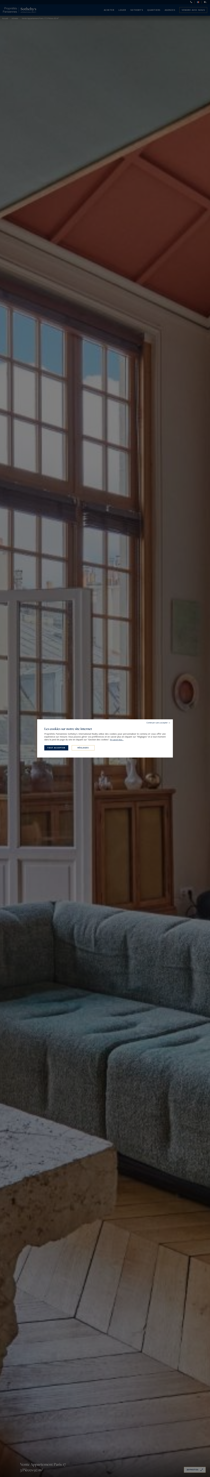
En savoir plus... (117, 739)
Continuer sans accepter (157, 722)
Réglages (83, 748)
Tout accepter (56, 748)
